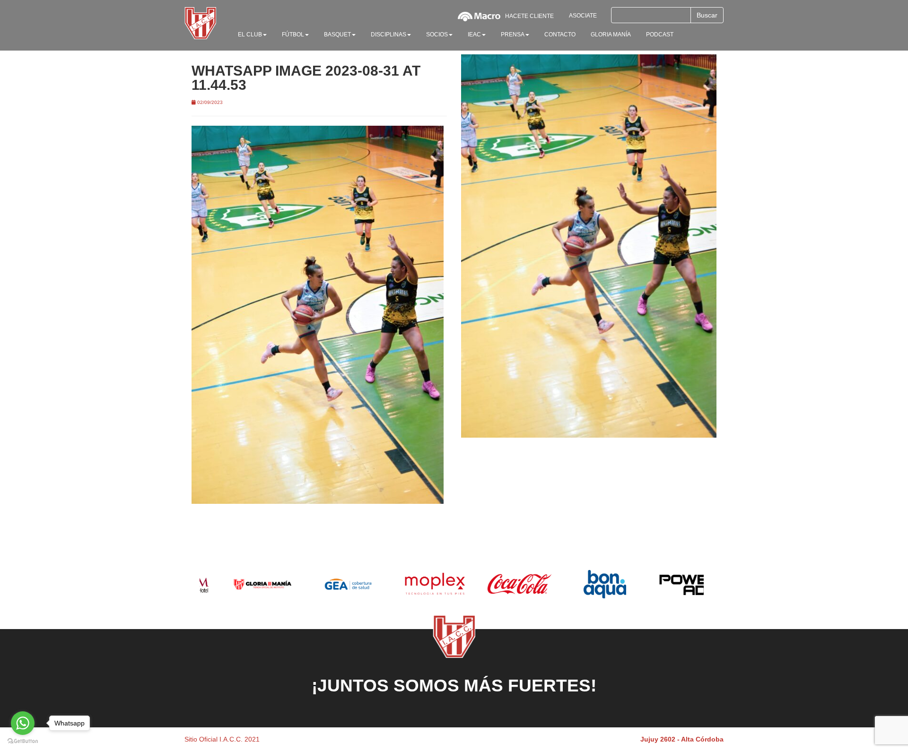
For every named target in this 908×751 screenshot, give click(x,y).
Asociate (583, 15)
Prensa (512, 34)
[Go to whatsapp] (23, 723)
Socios (437, 34)
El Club (250, 34)
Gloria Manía (611, 34)
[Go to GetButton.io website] (23, 741)
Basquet (337, 34)
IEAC (474, 34)
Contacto (560, 34)
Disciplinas (388, 34)
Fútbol (293, 34)
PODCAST (659, 34)
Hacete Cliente (529, 16)
